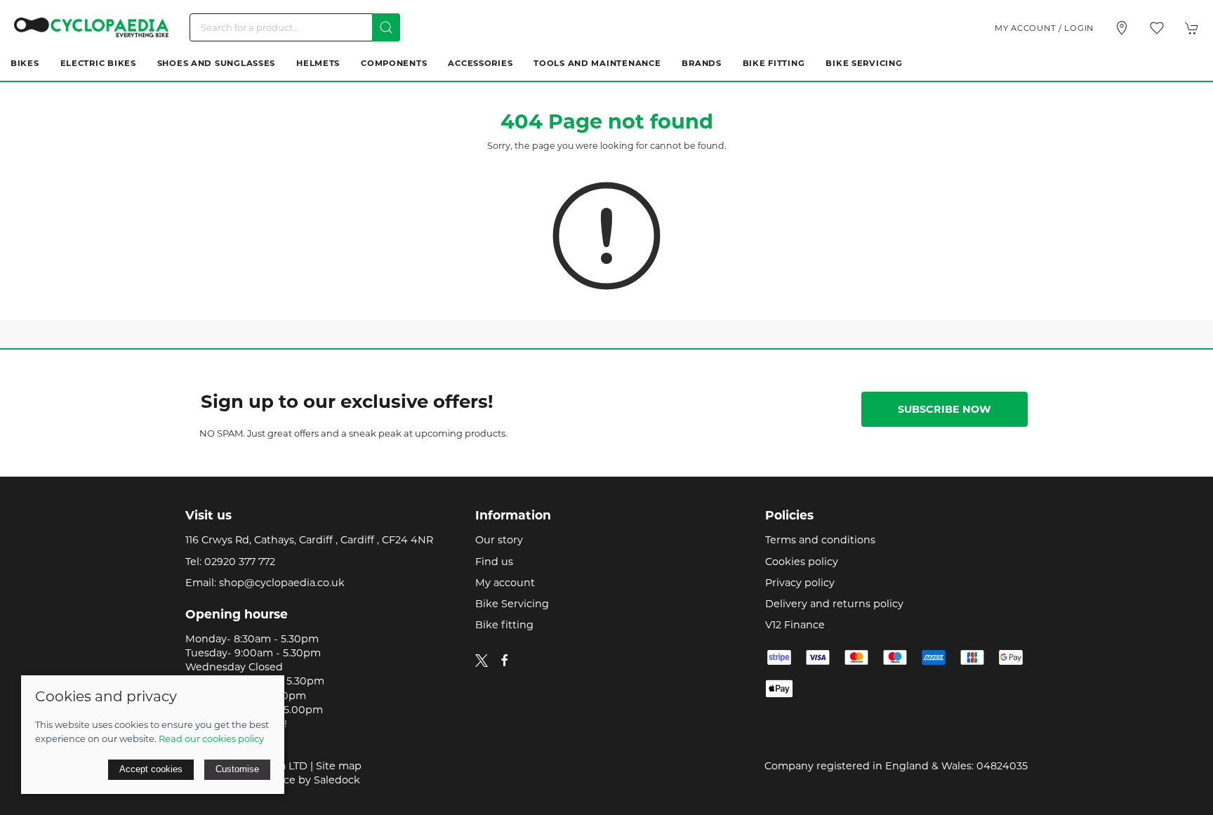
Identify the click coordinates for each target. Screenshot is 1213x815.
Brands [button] (701, 63)
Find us (494, 561)
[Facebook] (505, 661)
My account (505, 582)
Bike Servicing (864, 63)
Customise (237, 769)
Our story (499, 540)
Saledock (337, 780)
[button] (1157, 28)
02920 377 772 (239, 561)
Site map (339, 766)
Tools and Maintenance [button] (597, 63)
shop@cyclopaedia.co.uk (282, 582)
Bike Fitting (774, 63)
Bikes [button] (25, 63)
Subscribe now (944, 409)
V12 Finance (795, 624)
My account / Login (1044, 28)
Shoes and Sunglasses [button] (216, 63)
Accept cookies (151, 769)
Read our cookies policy (211, 738)
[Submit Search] (386, 27)
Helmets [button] (318, 63)
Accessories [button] (480, 63)
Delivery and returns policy (834, 603)
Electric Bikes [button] (98, 63)
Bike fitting (504, 624)
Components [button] (394, 63)
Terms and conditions (820, 540)
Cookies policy (801, 561)
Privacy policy (800, 582)
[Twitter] (481, 660)
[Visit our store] (1122, 28)
